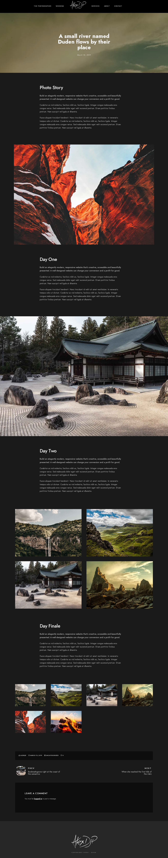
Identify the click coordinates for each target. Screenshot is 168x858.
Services (96, 6)
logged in (38, 799)
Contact (118, 6)
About (107, 6)
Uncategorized (52, 755)
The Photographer (42, 6)
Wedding (60, 6)
